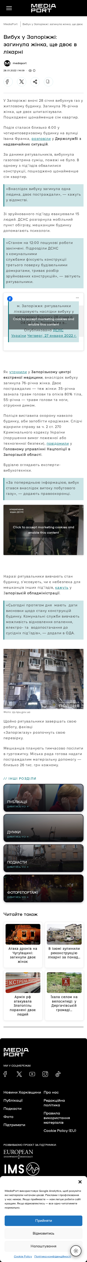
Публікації (13, 1100)
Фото (8, 1117)
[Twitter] (21, 81)
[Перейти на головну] (43, 8)
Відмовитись (43, 1233)
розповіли (41, 139)
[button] (80, 1182)
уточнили (18, 372)
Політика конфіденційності (52, 1256)
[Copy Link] (48, 81)
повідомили (58, 443)
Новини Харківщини (22, 1092)
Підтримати (14, 1125)
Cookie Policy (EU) (60, 1131)
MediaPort (10, 24)
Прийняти (43, 1221)
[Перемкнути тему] (75, 1250)
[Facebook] (8, 81)
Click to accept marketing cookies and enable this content (43, 322)
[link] (6, 1074)
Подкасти (12, 1109)
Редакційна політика (54, 1103)
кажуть (61, 587)
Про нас (51, 1092)
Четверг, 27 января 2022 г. (52, 336)
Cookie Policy (23, 1256)
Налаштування (43, 1246)
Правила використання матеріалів (57, 1117)
